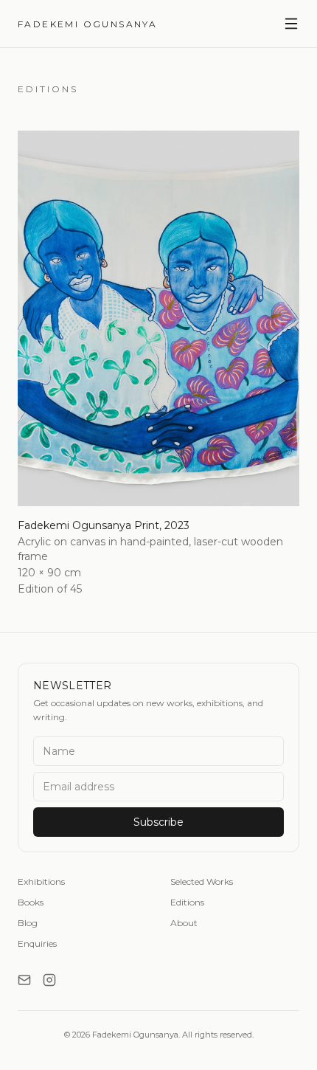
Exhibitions (41, 881)
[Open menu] (291, 24)
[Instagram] (49, 980)
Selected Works (201, 881)
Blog (28, 922)
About (184, 922)
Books (30, 902)
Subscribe (158, 822)
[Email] (24, 980)
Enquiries (37, 943)
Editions (187, 902)
